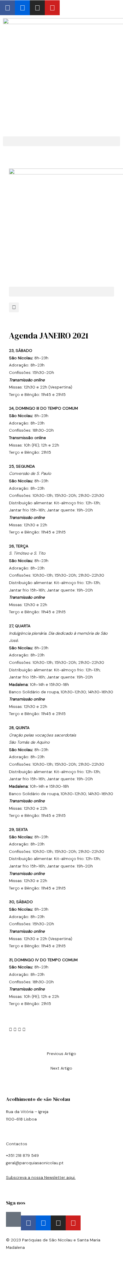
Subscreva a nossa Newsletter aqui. (41, 1177)
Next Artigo (61, 1068)
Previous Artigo (61, 1053)
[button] (61, 141)
